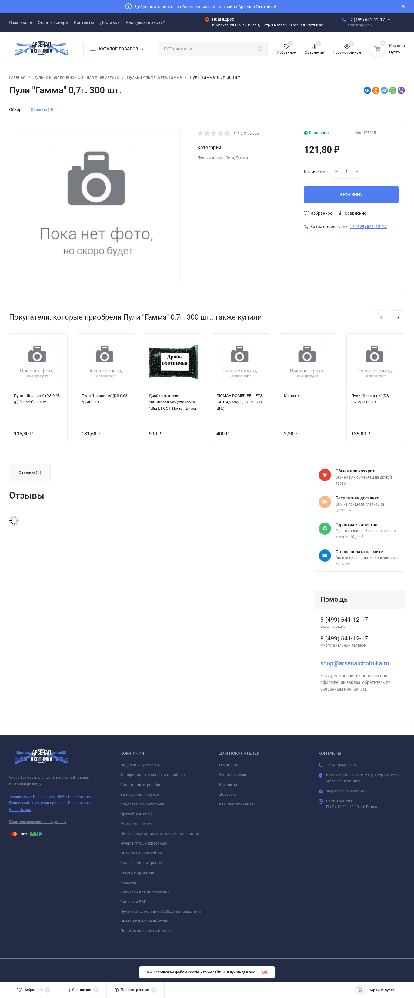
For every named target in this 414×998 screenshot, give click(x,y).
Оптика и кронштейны (141, 853)
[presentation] (381, 317)
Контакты (228, 784)
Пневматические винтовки (145, 921)
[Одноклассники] (375, 90)
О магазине (230, 765)
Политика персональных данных (37, 822)
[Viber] (401, 90)
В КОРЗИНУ (351, 194)
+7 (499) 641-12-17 (366, 19)
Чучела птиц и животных (143, 843)
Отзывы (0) (42, 109)
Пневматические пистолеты (146, 931)
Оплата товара (232, 774)
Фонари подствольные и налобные (153, 774)
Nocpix (25, 810)
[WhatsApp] (392, 90)
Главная (17, 77)
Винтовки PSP (133, 901)
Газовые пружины (137, 872)
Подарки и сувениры (139, 765)
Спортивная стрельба (140, 784)
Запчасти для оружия (140, 794)
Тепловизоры (79, 797)
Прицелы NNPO (53, 797)
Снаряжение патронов (141, 862)
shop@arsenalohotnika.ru (354, 663)
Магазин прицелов (50, 803)
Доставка (228, 794)
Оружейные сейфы (137, 814)
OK (265, 972)
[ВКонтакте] (367, 90)
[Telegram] (384, 90)
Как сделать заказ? (237, 804)
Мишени (128, 882)
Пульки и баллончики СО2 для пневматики (76, 77)
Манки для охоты (136, 823)
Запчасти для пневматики (145, 892)
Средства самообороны (142, 804)
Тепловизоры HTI (24, 797)
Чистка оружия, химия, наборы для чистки (159, 833)
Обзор (15, 109)
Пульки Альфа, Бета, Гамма (154, 77)
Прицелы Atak (21, 803)
